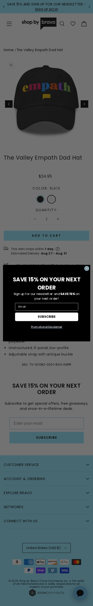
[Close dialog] (87, 268)
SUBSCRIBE (47, 316)
